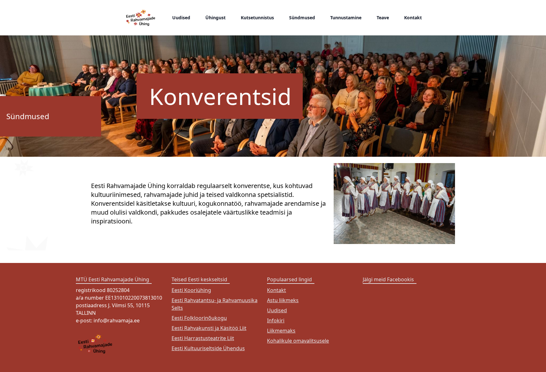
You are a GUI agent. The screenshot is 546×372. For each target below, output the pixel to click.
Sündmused (302, 18)
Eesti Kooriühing (191, 290)
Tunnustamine (345, 18)
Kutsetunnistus (257, 18)
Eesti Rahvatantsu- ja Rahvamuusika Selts (215, 304)
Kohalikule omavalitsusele (298, 340)
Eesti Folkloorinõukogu (199, 317)
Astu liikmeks (283, 300)
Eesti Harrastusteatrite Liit (203, 338)
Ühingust (215, 18)
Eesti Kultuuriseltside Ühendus (208, 348)
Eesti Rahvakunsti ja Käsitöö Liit (209, 328)
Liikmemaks (281, 330)
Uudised (181, 18)
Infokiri (275, 320)
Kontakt (413, 18)
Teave (383, 18)
